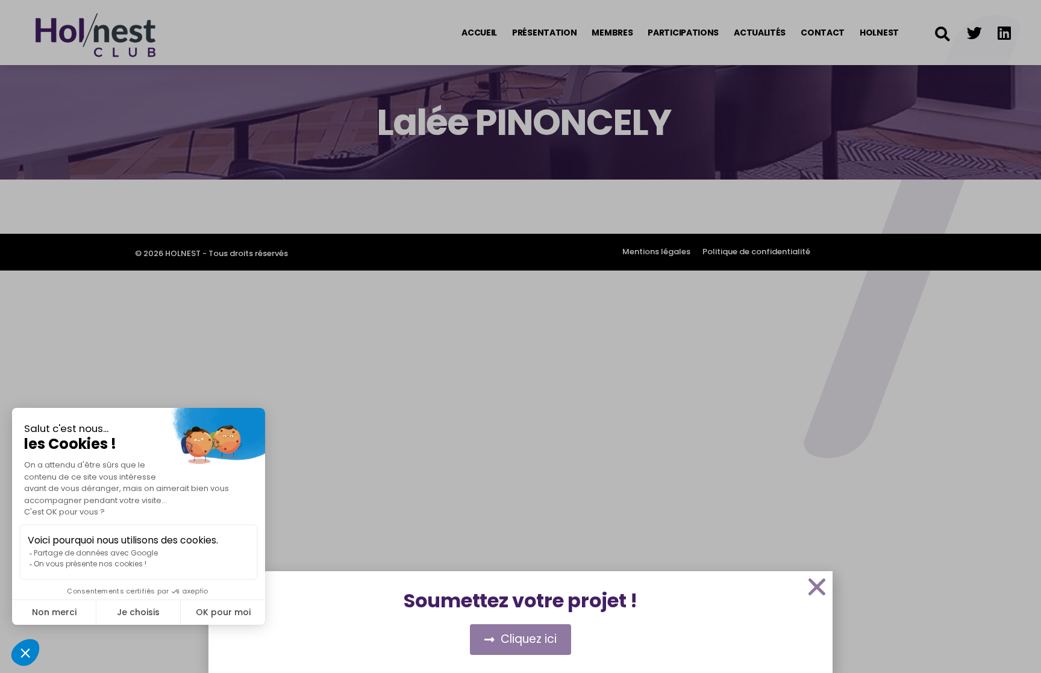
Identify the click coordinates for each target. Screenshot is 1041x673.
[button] (817, 587)
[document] (520, 336)
